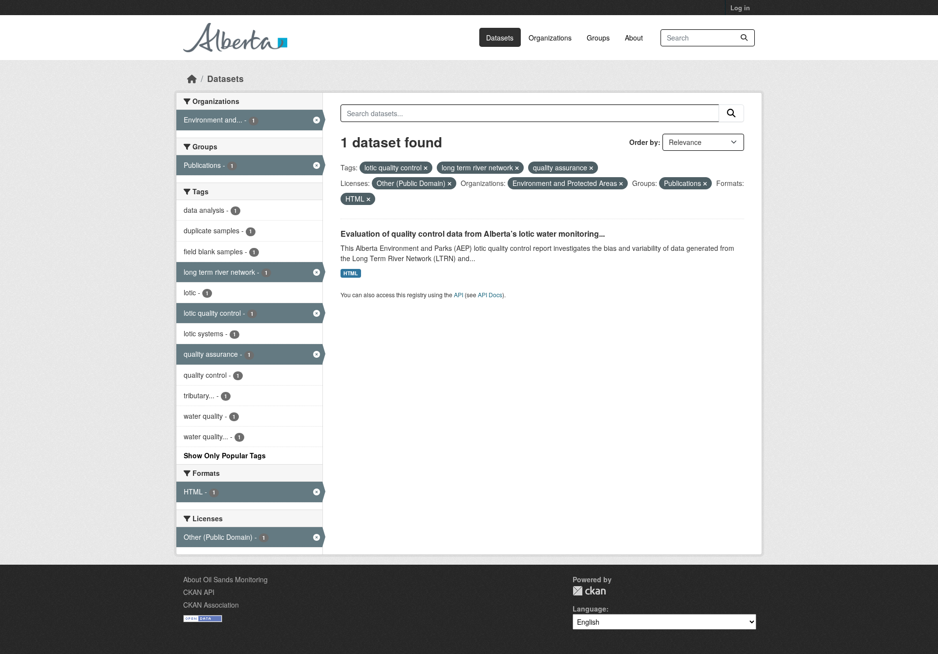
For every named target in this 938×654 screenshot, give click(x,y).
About (634, 37)
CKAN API (198, 592)
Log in (740, 7)
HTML (350, 273)
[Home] (192, 78)
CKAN (589, 591)
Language (589, 608)
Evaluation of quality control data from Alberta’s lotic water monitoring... (473, 233)
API (458, 294)
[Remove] (425, 168)
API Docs (490, 294)
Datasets (499, 37)
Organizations (550, 37)
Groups (598, 37)
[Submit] (744, 37)
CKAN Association (211, 605)
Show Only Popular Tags (225, 455)
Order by (643, 142)
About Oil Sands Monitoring (225, 579)
